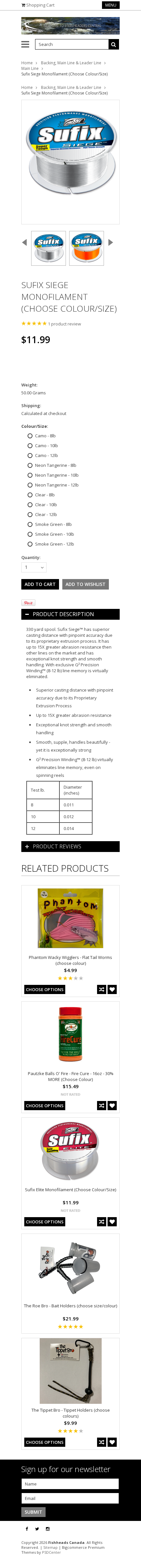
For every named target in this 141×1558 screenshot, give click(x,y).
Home (27, 63)
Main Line (30, 68)
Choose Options (45, 989)
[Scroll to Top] (131, 1529)
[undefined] (70, 162)
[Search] (114, 44)
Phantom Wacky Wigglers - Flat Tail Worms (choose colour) (70, 960)
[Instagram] (48, 1529)
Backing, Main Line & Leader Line (71, 63)
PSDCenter (51, 1552)
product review (64, 324)
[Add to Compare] (101, 989)
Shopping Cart (40, 5)
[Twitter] (37, 1529)
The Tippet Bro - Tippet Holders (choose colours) (70, 1413)
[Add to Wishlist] (112, 989)
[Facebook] (27, 1529)
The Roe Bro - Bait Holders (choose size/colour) (70, 1306)
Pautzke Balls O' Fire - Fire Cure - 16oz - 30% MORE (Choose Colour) (70, 1076)
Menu (110, 5)
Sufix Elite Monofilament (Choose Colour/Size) (70, 1190)
